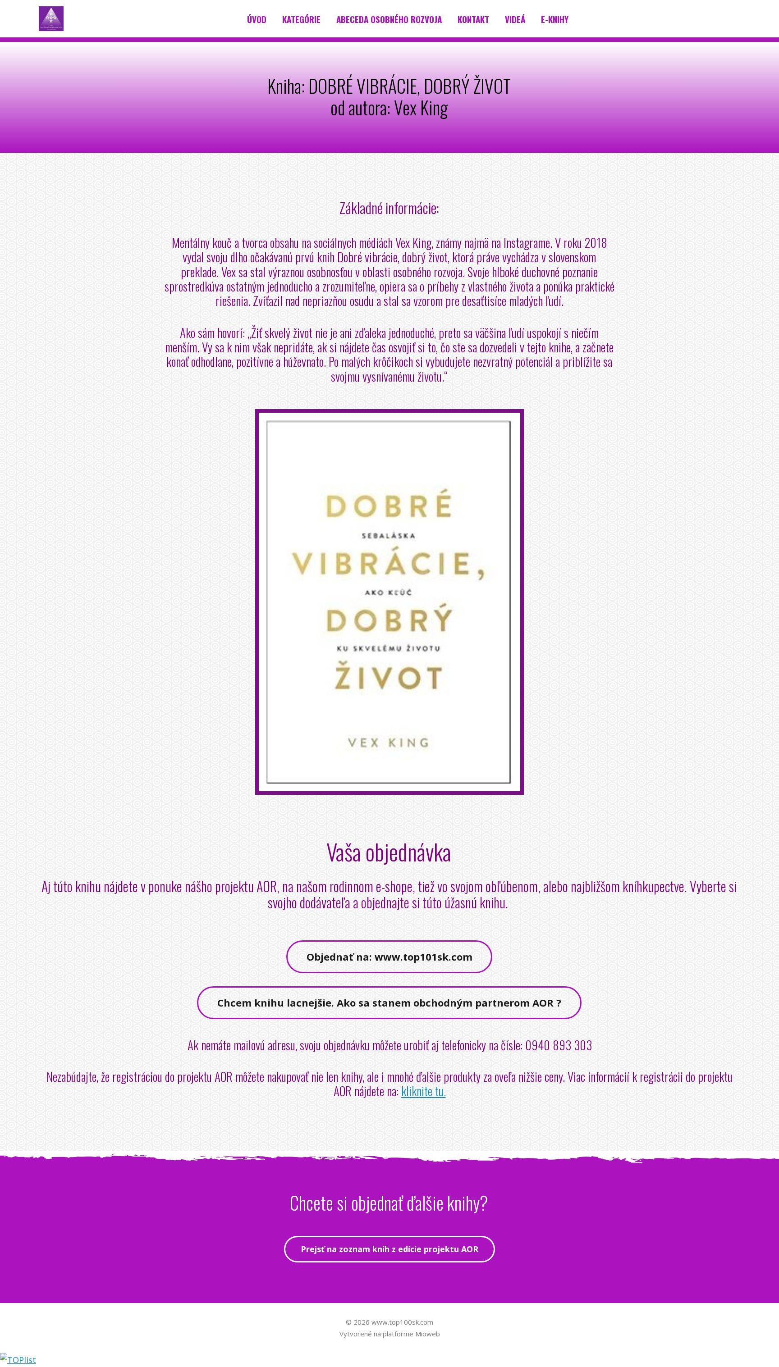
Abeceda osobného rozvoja (389, 19)
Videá (515, 19)
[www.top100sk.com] (51, 19)
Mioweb (427, 1333)
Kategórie (301, 19)
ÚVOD (256, 19)
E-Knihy (554, 19)
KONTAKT (473, 19)
